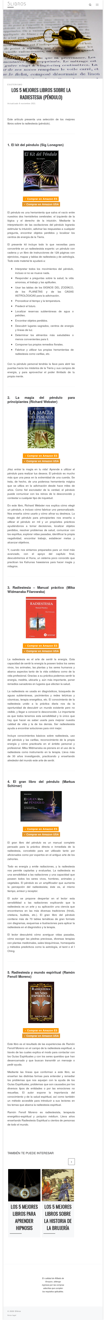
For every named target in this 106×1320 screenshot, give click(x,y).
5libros (18, 1311)
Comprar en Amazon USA (42, 204)
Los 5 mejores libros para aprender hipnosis (24, 1217)
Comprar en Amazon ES (42, 199)
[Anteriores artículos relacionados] (64, 1161)
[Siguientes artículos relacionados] (71, 1161)
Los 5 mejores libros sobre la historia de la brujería (58, 1217)
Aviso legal (11, 1315)
